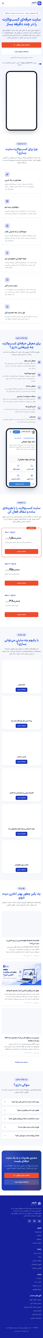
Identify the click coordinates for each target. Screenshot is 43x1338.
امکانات (39, 1236)
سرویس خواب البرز (35, 1303)
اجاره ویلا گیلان (36, 1314)
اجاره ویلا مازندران (36, 1318)
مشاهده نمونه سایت (21, 51)
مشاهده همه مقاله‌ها (21, 1062)
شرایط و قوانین (37, 1289)
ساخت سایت (21, 551)
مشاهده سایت (21, 690)
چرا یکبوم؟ (38, 1232)
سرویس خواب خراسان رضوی (32, 1307)
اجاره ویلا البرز (37, 1311)
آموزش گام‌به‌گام (36, 1264)
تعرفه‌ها (39, 1239)
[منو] (3, 3)
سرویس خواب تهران (35, 1300)
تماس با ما (38, 1282)
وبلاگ (39, 1257)
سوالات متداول (37, 1261)
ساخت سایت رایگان (23, 45)
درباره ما (38, 1278)
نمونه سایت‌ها (37, 1243)
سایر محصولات (36, 1286)
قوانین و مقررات (36, 1268)
